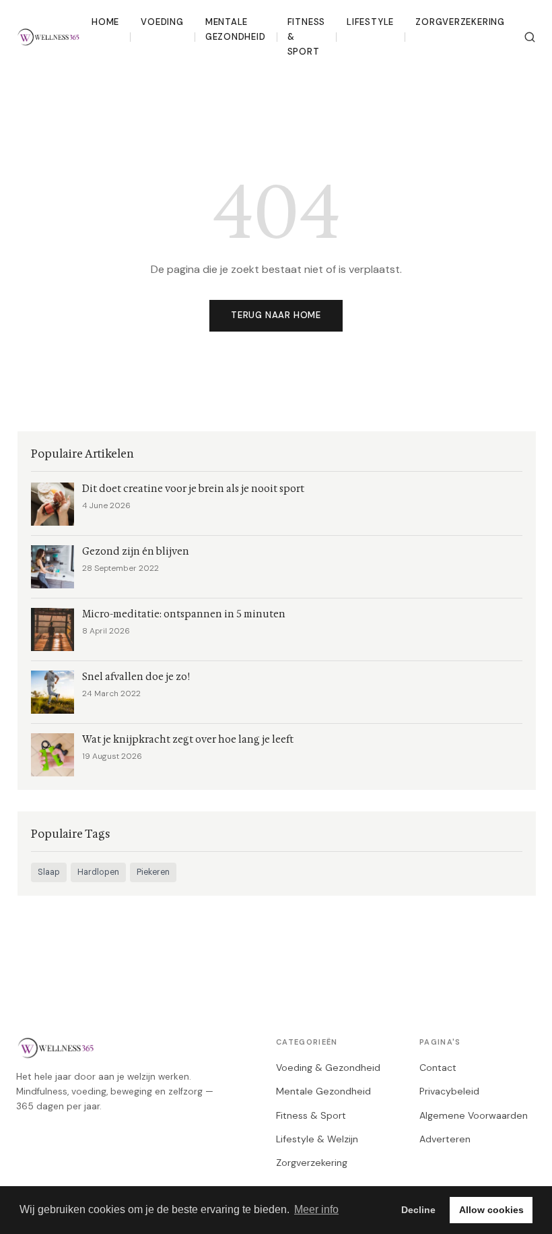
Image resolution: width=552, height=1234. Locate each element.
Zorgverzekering (460, 22)
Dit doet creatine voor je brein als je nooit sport (193, 489)
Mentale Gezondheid (235, 29)
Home (105, 22)
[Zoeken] (530, 37)
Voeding (162, 22)
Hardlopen (98, 872)
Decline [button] (418, 1209)
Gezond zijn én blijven (135, 551)
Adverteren (445, 1139)
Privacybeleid (449, 1091)
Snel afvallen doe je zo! (136, 677)
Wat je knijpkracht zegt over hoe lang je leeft (188, 739)
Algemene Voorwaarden (473, 1115)
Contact (437, 1067)
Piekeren (153, 872)
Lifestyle (370, 22)
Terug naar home (276, 315)
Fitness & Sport (306, 37)
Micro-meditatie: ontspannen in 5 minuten (183, 614)
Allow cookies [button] (491, 1209)
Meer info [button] (316, 1209)
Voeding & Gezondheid (328, 1067)
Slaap (49, 872)
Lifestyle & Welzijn (317, 1139)
